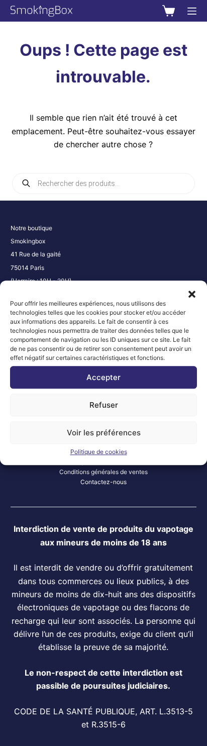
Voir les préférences (104, 432)
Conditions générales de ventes (103, 472)
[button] (192, 293)
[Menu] (191, 11)
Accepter (103, 377)
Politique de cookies (98, 451)
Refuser (103, 405)
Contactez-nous (103, 482)
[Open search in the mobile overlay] (104, 183)
